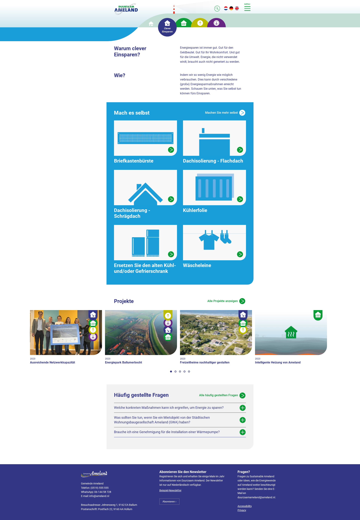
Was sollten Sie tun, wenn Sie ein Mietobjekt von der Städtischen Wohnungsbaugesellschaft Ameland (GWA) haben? (162, 420)
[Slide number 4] (184, 371)
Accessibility (245, 506)
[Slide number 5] (189, 371)
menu (247, 4)
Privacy (242, 510)
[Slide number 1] (171, 371)
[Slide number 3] (180, 371)
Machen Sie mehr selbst (221, 112)
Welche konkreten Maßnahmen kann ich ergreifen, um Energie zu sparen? (169, 408)
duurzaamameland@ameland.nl (256, 497)
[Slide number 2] (175, 371)
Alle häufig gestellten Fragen (218, 395)
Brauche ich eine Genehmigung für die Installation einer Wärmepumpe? (167, 432)
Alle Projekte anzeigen (222, 301)
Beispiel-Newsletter (170, 490)
